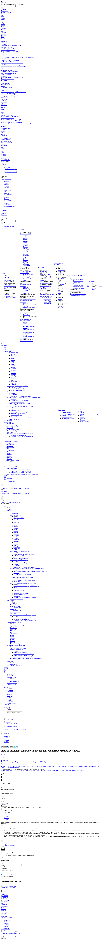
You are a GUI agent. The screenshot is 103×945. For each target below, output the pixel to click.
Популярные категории (7, 884)
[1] (51, 775)
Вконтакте (7, 181)
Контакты (3, 910)
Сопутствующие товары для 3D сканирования (26, 617)
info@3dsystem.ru (6, 179)
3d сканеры (4, 914)
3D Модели (13, 664)
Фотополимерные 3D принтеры (22, 562)
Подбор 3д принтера (6, 917)
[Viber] (11, 746)
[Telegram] (17, 746)
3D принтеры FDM (19, 518)
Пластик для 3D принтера (17, 625)
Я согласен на (16, 874)
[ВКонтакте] (2, 746)
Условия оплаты (14, 680)
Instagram (6, 184)
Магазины (3, 909)
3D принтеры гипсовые (12, 767)
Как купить (10, 675)
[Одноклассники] (4, 746)
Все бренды (4, 894)
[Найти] (2, 8)
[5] (51, 780)
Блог (2, 903)
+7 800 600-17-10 (5, 160)
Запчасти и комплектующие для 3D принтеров (26, 586)
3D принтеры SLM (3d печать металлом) (25, 580)
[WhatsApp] (13, 746)
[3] (51, 778)
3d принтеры (4, 912)
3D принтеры (14, 513)
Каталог (9, 509)
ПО (41, 762)
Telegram (6, 186)
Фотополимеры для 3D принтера (19, 648)
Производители (5, 906)
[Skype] (15, 746)
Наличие (6, 818)
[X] (8, 746)
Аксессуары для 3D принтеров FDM (24, 554)
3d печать (3, 913)
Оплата (6, 819)
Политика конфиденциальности (11, 933)
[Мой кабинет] (1, 486)
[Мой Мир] (6, 746)
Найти (2, 938)
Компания (10, 690)
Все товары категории (7, 844)
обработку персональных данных (19, 874)
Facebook (6, 183)
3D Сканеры (13, 603)
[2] (51, 776)
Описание (6, 816)
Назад (10, 508)
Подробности (4, 803)
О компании (4, 901)
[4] (51, 779)
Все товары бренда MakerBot (8, 845)
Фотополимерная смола (20, 652)
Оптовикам (4, 907)
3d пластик (4, 916)
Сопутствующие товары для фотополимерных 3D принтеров (30, 571)
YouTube (6, 187)
